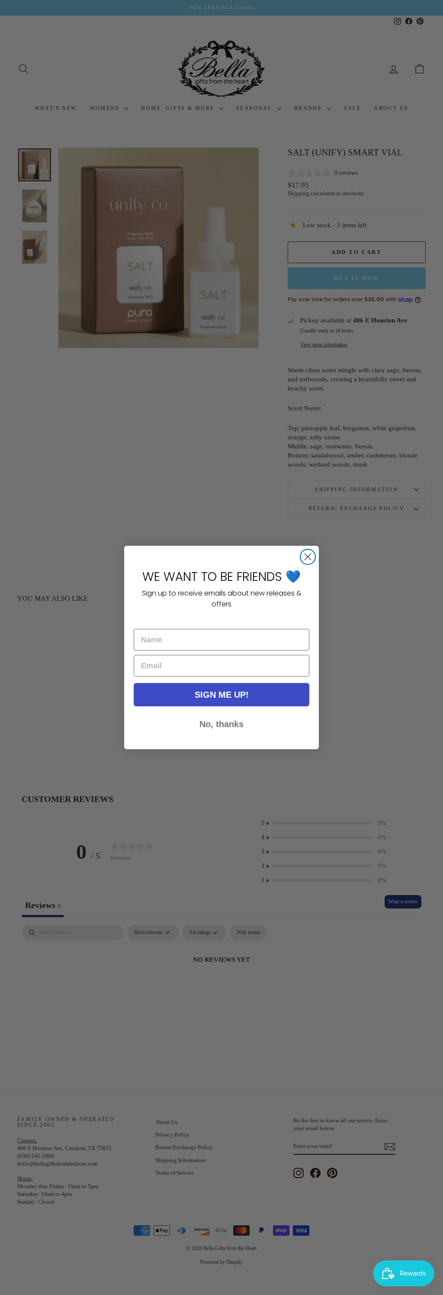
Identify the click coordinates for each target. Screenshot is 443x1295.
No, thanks (221, 724)
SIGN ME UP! (222, 694)
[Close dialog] (307, 556)
